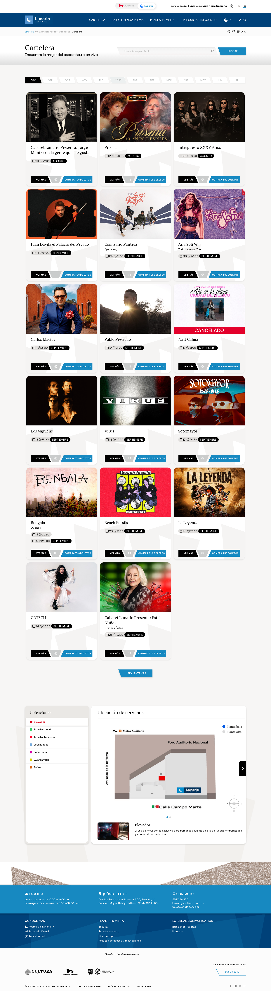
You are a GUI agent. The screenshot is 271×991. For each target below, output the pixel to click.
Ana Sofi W (188, 244)
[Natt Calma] (209, 309)
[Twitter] (240, 986)
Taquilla (103, 926)
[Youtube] (245, 986)
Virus (109, 431)
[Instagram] (235, 986)
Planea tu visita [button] (111, 921)
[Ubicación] (239, 20)
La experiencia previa (128, 20)
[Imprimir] (238, 31)
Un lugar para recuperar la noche (52, 31)
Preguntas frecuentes (200, 20)
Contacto (185, 894)
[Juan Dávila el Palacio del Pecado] (61, 214)
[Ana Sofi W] (209, 214)
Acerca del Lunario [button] (39, 926)
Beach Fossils (116, 522)
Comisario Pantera (121, 244)
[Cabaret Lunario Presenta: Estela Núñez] (135, 587)
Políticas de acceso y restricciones (120, 940)
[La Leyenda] (209, 492)
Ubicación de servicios (185, 906)
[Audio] (55, 179)
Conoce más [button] (35, 921)
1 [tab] (167, 817)
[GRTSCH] (61, 587)
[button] (245, 20)
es (244, 6)
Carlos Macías (43, 339)
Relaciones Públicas (184, 926)
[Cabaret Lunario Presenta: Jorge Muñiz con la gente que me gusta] (61, 117)
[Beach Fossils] (135, 492)
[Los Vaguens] (61, 400)
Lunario (148, 5)
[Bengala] (61, 492)
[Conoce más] (226, 20)
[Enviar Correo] (233, 31)
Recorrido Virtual (38, 931)
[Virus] (135, 400)
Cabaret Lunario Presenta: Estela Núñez (134, 620)
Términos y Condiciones (89, 986)
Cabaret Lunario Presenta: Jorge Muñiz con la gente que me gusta (60, 150)
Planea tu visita (162, 20)
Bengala (38, 522)
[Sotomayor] (209, 400)
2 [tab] (170, 817)
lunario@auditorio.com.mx (188, 903)
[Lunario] (39, 20)
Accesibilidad (231, 6)
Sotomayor (187, 431)
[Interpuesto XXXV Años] (209, 117)
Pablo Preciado (118, 339)
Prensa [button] (176, 931)
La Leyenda (188, 522)
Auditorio (129, 5)
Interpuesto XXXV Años (199, 147)
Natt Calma (188, 339)
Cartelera (97, 20)
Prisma (111, 147)
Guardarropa (106, 936)
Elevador (142, 824)
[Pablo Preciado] (135, 309)
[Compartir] (228, 31)
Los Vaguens (42, 431)
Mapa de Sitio (144, 986)
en (238, 6)
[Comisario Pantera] (135, 214)
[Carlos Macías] (61, 309)
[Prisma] (135, 117)
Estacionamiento (109, 931)
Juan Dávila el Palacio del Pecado (60, 244)
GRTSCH (38, 617)
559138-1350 (180, 899)
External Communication (192, 921)
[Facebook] (230, 986)
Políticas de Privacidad (119, 986)
